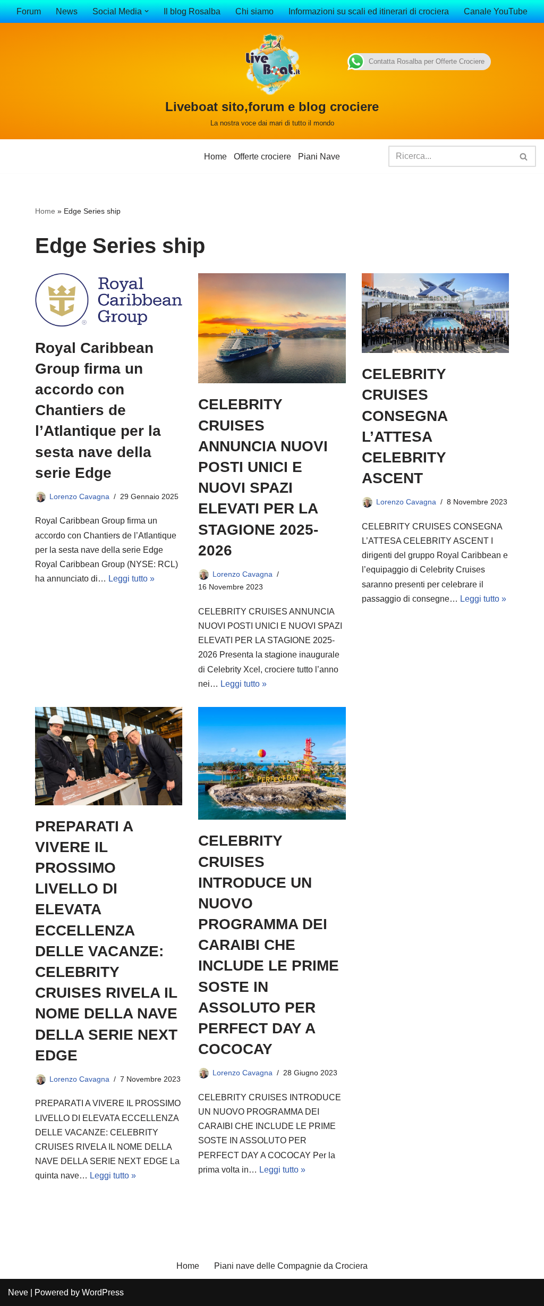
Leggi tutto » (131, 578)
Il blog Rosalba (192, 11)
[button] (146, 11)
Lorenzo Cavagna (79, 496)
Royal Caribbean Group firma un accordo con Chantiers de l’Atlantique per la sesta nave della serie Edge (98, 410)
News (67, 11)
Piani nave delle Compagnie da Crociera (291, 1265)
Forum (28, 11)
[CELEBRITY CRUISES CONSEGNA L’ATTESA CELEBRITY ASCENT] (435, 313)
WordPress (103, 1292)
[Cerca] (524, 156)
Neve (18, 1292)
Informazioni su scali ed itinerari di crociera (368, 11)
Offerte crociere (262, 156)
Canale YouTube (496, 11)
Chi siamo (254, 11)
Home (215, 156)
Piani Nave (319, 156)
